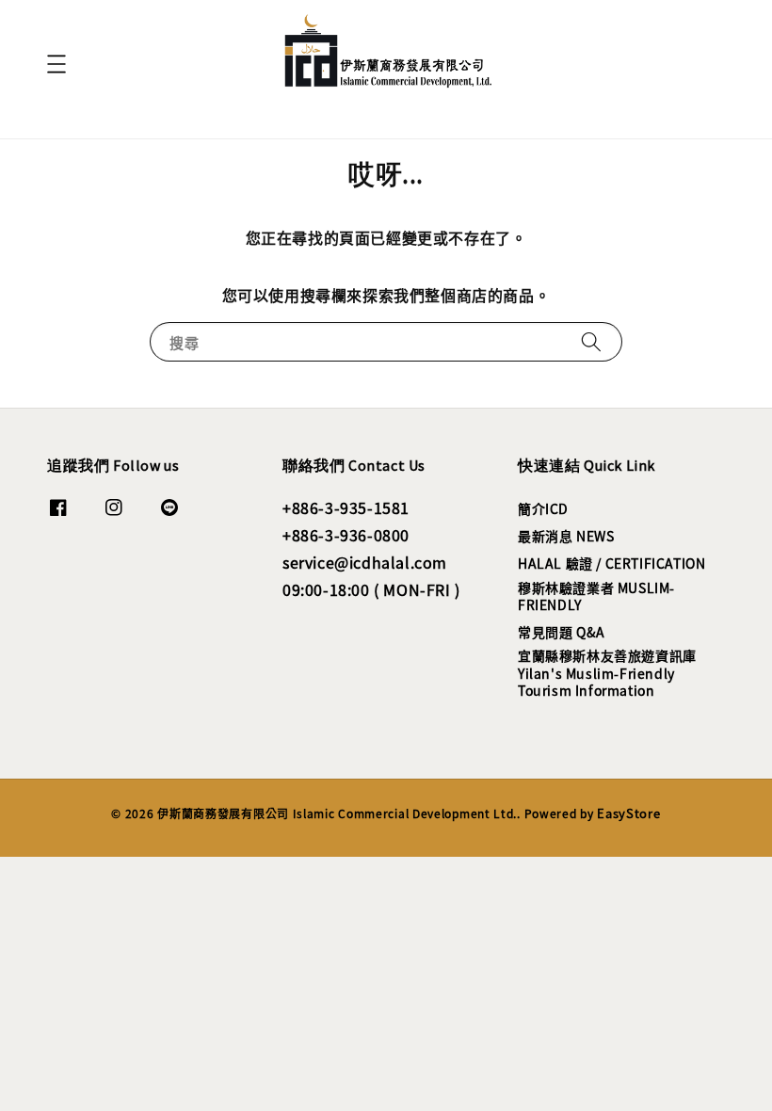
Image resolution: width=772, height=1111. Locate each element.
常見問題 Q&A (561, 631)
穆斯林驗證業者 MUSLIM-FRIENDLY (596, 596)
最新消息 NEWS (566, 535)
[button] (56, 64)
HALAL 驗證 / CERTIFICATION (611, 563)
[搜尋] (591, 341)
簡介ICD (543, 509)
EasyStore (628, 813)
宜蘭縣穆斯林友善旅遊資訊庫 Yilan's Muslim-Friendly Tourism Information (607, 672)
